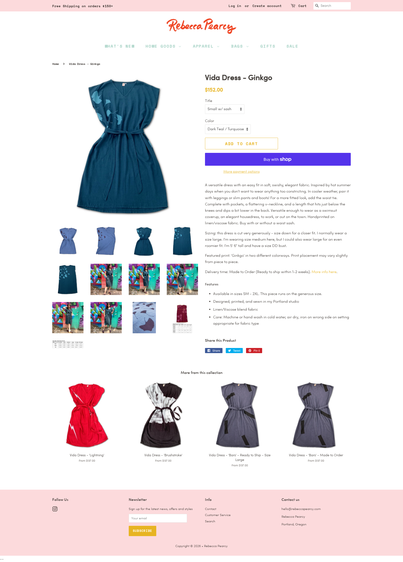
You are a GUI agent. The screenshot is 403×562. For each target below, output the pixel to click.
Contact (210, 509)
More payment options (241, 171)
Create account (267, 5)
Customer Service (218, 515)
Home (55, 64)
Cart (302, 5)
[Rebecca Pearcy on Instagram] (54, 510)
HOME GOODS (162, 46)
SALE (292, 46)
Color (209, 121)
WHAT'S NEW (120, 46)
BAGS (238, 46)
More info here (324, 272)
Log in (235, 5)
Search (210, 521)
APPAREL (205, 46)
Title (208, 100)
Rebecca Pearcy (216, 546)
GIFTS (267, 46)
